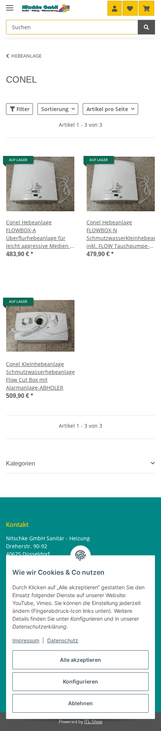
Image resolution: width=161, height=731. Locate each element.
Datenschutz (62, 640)
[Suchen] (146, 27)
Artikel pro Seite (107, 109)
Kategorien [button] (20, 463)
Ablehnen (80, 703)
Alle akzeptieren (80, 660)
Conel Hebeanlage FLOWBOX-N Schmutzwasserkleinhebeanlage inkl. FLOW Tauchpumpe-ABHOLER (120, 234)
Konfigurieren (80, 681)
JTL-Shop (93, 721)
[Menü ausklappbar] (9, 4)
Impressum (25, 640)
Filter (22, 109)
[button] (114, 8)
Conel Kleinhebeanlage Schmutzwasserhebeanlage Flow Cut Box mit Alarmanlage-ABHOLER (40, 375)
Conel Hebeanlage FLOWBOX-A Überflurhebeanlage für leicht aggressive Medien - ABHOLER (39, 234)
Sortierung (55, 109)
